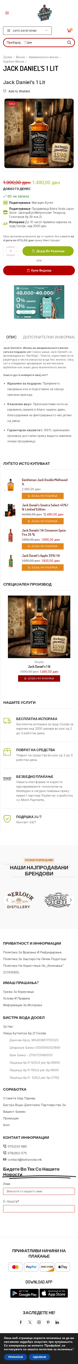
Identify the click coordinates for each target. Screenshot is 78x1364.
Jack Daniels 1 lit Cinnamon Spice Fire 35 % (44, 532)
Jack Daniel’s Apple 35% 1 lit (41, 556)
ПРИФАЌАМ (15, 1357)
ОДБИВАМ (39, 1357)
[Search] (69, 43)
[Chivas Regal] (58, 900)
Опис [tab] (11, 337)
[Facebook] (20, 1322)
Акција (39, 662)
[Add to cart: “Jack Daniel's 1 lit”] (74, 648)
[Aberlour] (19, 900)
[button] (7, 13)
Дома (7, 57)
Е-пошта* (11, 1201)
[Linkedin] (57, 1322)
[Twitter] (30, 1322)
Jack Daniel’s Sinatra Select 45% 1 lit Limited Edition (45, 507)
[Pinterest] (48, 1322)
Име (6, 1184)
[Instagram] (39, 1322)
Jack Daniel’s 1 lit (39, 666)
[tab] (11, 337)
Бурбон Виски (13, 61)
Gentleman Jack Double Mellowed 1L (45, 482)
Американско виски (43, 57)
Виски (20, 57)
